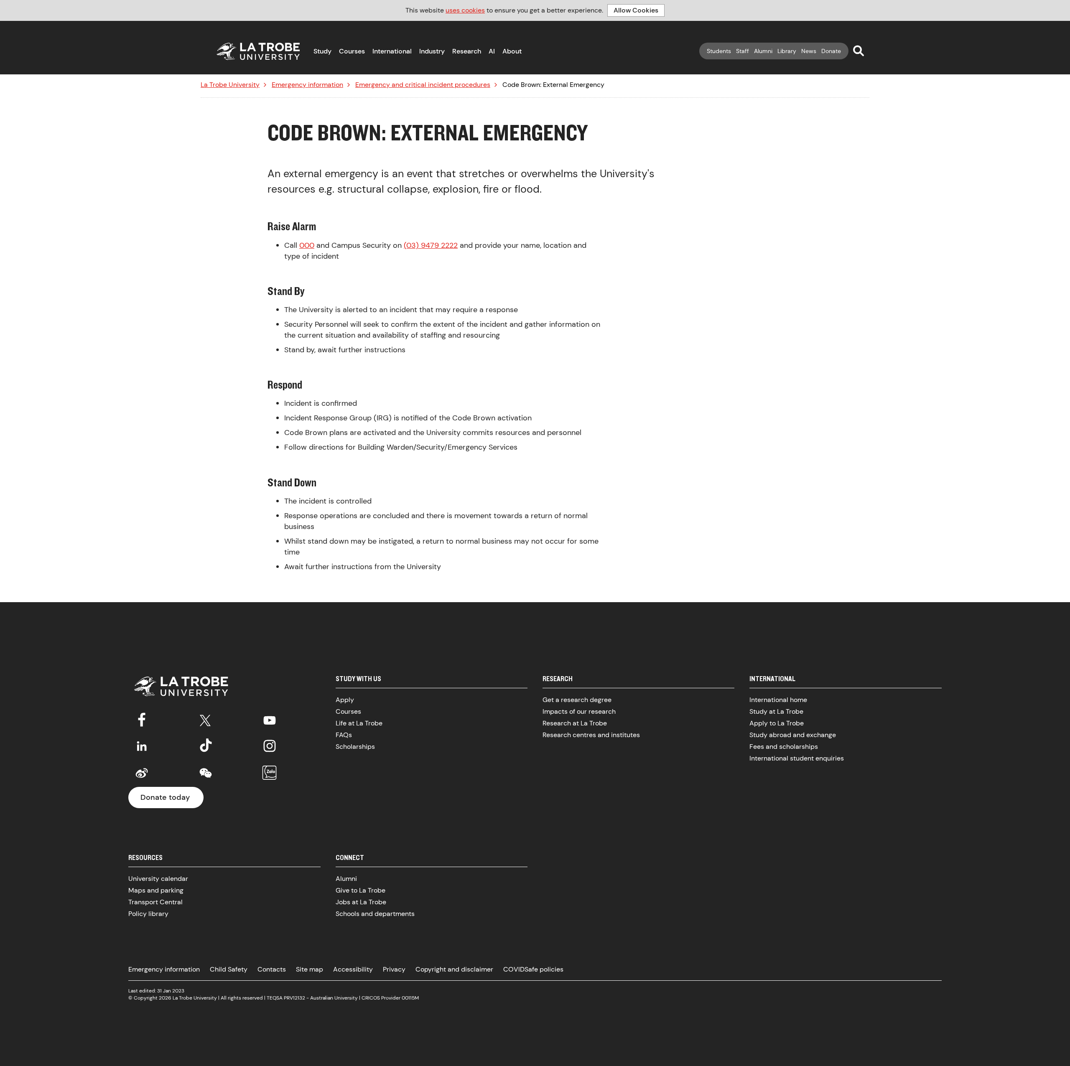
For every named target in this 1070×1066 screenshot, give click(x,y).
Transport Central (155, 902)
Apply (345, 699)
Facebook (141, 718)
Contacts (271, 969)
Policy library (148, 913)
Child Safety (228, 969)
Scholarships (355, 746)
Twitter (205, 718)
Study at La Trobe (776, 711)
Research (466, 51)
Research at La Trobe (575, 723)
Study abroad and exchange (792, 734)
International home (778, 699)
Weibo (141, 773)
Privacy (394, 969)
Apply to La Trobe (776, 723)
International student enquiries (796, 758)
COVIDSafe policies (533, 969)
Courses (352, 51)
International (392, 51)
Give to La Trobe (360, 890)
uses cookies (465, 10)
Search (858, 50)
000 (306, 245)
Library (786, 51)
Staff (742, 51)
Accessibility (353, 969)
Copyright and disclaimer (454, 969)
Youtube (269, 718)
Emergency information (307, 85)
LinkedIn (141, 746)
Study (322, 51)
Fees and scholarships (783, 746)
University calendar (158, 878)
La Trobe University (230, 85)
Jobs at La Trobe (361, 902)
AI (492, 51)
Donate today (165, 797)
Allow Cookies (636, 10)
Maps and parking (155, 890)
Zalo (269, 773)
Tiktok (205, 746)
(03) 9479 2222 (431, 245)
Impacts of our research (579, 711)
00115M (410, 998)
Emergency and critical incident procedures (422, 85)
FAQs (344, 734)
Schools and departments (375, 913)
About (512, 51)
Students (719, 51)
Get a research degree (577, 699)
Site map (309, 969)
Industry (432, 51)
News (808, 51)
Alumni (763, 51)
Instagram (269, 746)
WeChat (205, 773)
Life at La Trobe (359, 723)
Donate (831, 51)
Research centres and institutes (591, 734)
